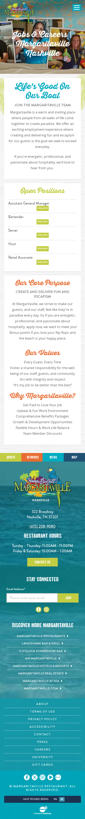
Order (11, 457)
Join (68, 598)
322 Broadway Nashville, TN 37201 (42, 514)
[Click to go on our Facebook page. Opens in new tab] (27, 777)
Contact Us (42, 562)
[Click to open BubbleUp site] (42, 810)
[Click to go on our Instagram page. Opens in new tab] (42, 777)
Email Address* (15, 589)
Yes (55, 799)
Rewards (33, 457)
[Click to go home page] (19, 13)
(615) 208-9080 (42, 526)
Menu (53, 457)
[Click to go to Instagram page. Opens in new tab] (46, 609)
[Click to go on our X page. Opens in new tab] (35, 777)
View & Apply (43, 208)
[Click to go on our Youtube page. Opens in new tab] (50, 777)
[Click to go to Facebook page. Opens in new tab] (38, 609)
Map (74, 457)
